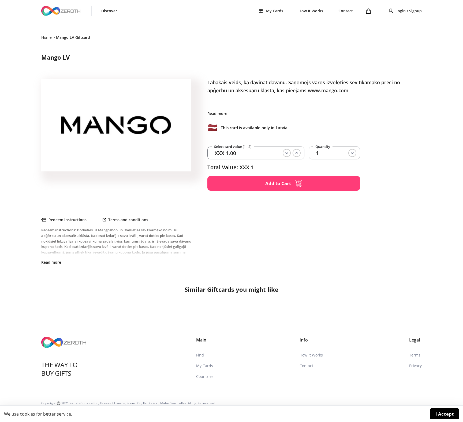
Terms (414, 355)
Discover (109, 10)
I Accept (444, 414)
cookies (27, 414)
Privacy (415, 365)
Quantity (322, 146)
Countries (205, 376)
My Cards (204, 365)
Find (200, 355)
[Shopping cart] (368, 11)
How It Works (310, 10)
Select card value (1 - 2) (232, 146)
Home (46, 37)
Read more (217, 113)
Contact (345, 10)
